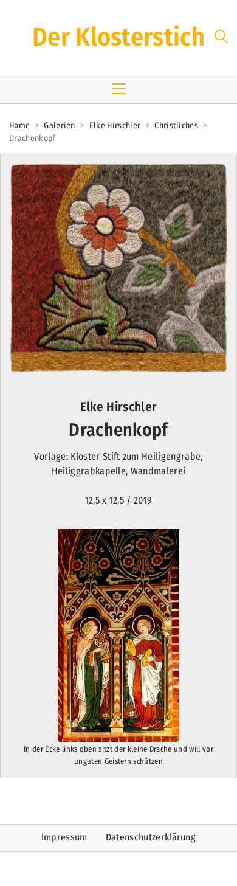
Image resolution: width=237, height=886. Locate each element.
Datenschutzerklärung (151, 837)
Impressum (64, 837)
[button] (119, 88)
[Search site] (221, 38)
